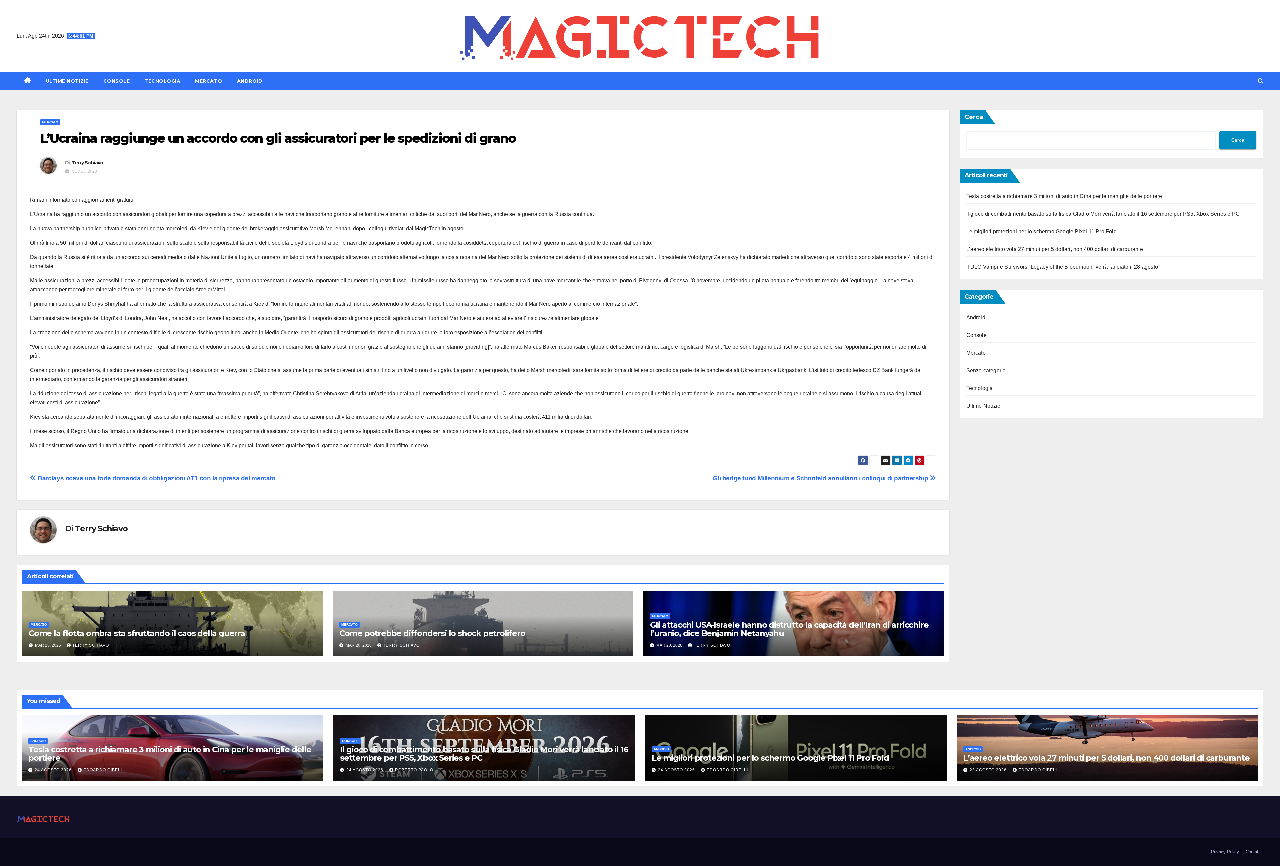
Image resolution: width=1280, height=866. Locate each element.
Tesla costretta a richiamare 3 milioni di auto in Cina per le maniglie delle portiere (1064, 196)
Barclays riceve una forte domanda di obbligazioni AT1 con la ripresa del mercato (156, 478)
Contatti (1253, 851)
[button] (1260, 81)
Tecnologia (162, 81)
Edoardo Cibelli (104, 770)
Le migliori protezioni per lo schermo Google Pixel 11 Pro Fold (1041, 231)
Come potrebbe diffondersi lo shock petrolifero (432, 633)
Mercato (208, 81)
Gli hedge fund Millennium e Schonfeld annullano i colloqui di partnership (821, 478)
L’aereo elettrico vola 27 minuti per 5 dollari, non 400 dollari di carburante (1054, 249)
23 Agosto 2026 (989, 770)
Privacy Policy (1225, 851)
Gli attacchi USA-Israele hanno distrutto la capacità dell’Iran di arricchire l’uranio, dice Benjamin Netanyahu (789, 629)
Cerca (974, 117)
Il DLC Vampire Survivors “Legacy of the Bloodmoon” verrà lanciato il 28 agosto (1062, 267)
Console (116, 81)
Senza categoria (986, 370)
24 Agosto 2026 (54, 770)
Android (250, 81)
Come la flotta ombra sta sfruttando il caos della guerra (137, 633)
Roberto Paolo (414, 770)
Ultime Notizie (67, 81)
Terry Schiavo (87, 163)
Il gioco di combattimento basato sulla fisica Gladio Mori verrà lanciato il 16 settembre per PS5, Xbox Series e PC (1103, 214)
